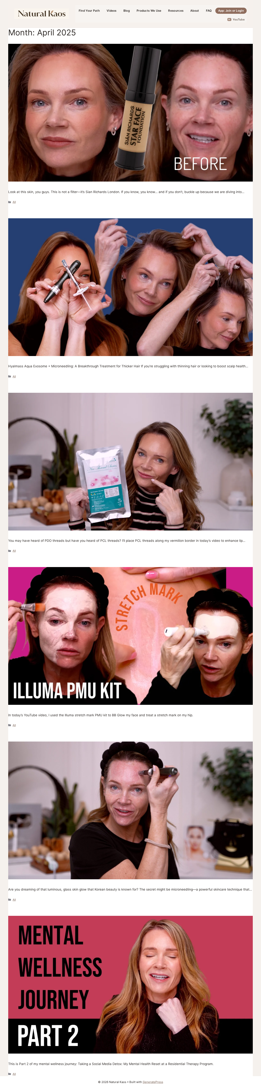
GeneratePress (153, 1082)
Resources (175, 10)
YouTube (239, 19)
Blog (126, 10)
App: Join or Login (231, 10)
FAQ (209, 10)
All (14, 202)
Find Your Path (89, 10)
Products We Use (149, 10)
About (194, 10)
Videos (112, 10)
